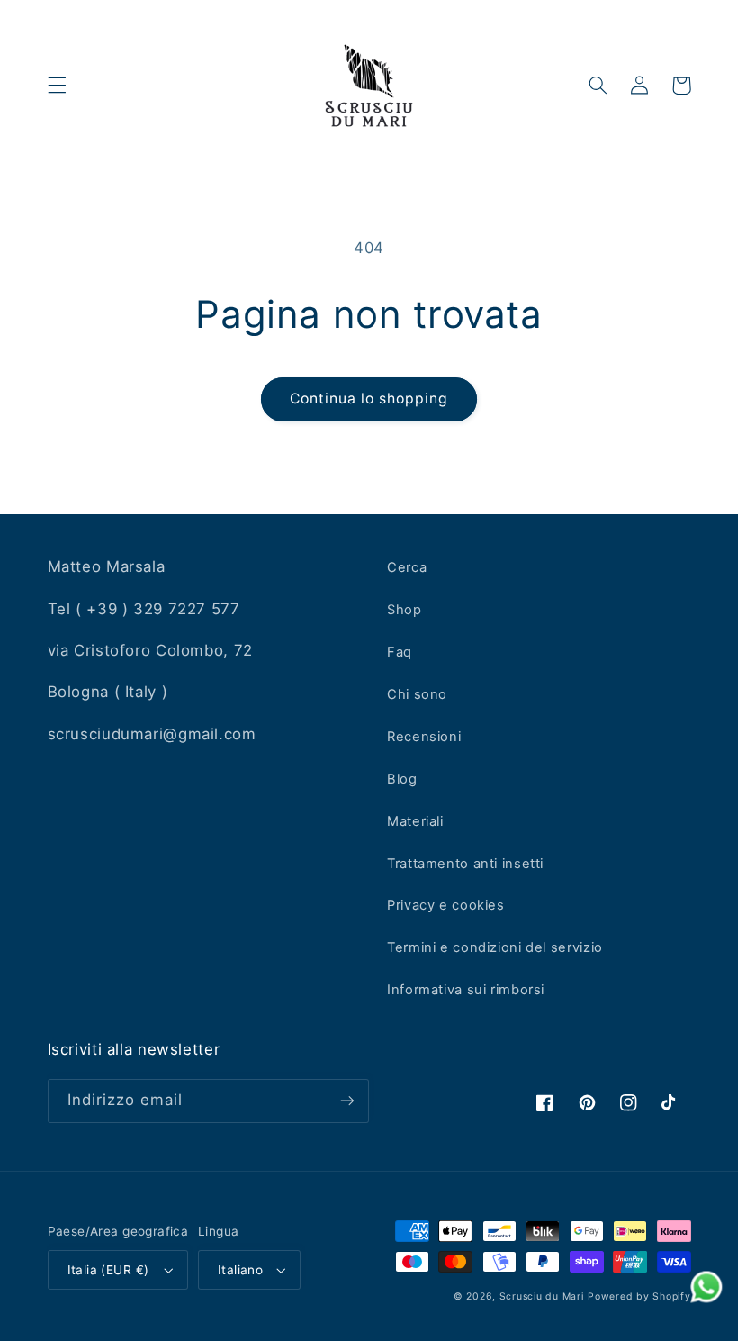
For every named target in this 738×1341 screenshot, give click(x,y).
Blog (402, 779)
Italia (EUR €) (108, 1270)
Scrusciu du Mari (542, 1296)
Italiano (240, 1270)
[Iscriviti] (347, 1101)
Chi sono (417, 694)
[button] (56, 85)
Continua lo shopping (369, 398)
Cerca (407, 567)
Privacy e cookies (446, 905)
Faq (399, 652)
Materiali (415, 821)
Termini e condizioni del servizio (495, 947)
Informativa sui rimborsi (465, 990)
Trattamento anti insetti (465, 864)
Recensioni (424, 737)
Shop (404, 610)
